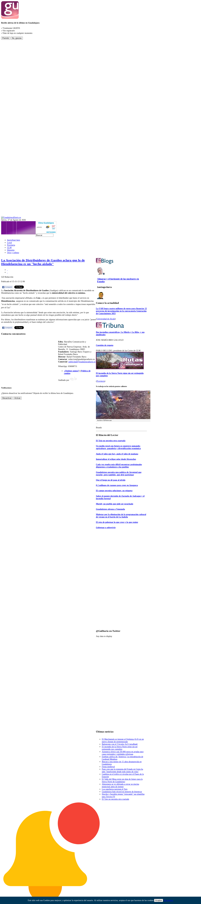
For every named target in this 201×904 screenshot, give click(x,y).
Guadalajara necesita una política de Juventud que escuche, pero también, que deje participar (118, 473)
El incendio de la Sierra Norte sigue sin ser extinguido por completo (120, 747)
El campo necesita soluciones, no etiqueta (114, 490)
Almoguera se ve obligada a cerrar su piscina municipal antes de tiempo (120, 785)
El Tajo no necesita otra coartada (110, 440)
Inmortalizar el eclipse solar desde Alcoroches (116, 459)
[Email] (7, 272)
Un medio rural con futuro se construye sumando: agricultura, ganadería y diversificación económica (118, 447)
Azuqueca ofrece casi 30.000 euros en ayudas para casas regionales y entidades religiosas (122, 752)
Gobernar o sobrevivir (106, 527)
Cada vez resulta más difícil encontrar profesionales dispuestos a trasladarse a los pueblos (119, 465)
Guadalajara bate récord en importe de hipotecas (122, 791)
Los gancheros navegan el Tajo (114, 789)
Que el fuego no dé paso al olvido (110, 480)
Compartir (8, 287)
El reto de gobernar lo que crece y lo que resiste (117, 522)
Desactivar (6, 398)
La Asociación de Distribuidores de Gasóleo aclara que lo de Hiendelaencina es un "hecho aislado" (43, 262)
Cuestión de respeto (104, 345)
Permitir (5, 38)
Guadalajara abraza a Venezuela (110, 509)
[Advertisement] (13, 84)
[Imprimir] (7, 270)
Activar (17, 398)
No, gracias (17, 38)
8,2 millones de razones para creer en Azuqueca (117, 485)
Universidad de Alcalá (106, 319)
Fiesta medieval (108, 766)
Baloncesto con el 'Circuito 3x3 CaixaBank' (120, 744)
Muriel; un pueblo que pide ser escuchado (114, 504)
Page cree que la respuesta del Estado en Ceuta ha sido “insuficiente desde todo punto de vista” (122, 770)
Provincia (101, 381)
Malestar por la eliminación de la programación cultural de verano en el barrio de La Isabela (121, 515)
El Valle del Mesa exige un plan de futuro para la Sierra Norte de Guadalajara (122, 780)
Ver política (168, 900)
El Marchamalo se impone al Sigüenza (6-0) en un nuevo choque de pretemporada (123, 740)
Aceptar (158, 900)
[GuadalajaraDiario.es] (11, 217)
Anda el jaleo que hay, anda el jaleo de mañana (117, 454)
